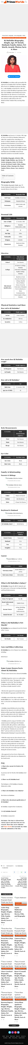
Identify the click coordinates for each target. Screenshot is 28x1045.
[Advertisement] (14, 18)
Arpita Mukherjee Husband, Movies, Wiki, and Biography (20, 912)
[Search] (25, 2)
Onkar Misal (11, 52)
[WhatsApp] (21, 872)
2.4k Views (19, 52)
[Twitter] (18, 872)
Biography (18, 903)
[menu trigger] (3, 2)
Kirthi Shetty (10, 865)
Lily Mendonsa (19, 865)
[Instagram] (12, 1032)
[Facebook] (14, 872)
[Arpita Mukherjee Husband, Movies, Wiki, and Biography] (21, 901)
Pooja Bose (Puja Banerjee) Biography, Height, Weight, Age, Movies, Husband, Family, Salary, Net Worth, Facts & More (7, 946)
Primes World (7, 826)
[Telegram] (25, 872)
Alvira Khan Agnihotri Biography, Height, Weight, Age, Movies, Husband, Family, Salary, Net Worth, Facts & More (21, 1010)
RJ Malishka (5, 867)
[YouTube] (15, 1032)
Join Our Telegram (14, 76)
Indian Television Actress (8, 37)
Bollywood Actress (20, 37)
